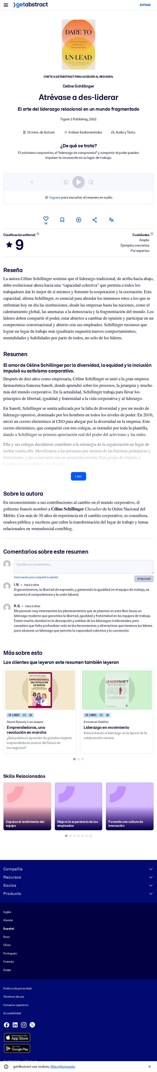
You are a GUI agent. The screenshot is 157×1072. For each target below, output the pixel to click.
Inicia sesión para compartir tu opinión (36, 577)
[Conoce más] (38, 233)
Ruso (6, 936)
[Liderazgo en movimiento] (117, 690)
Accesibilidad (12, 1013)
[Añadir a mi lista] (78, 219)
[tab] (74, 759)
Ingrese (54, 197)
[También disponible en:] (111, 219)
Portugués (10, 953)
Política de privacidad (17, 988)
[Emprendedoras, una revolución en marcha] (40, 690)
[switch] (78, 182)
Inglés (7, 912)
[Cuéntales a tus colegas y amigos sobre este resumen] (95, 219)
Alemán (8, 920)
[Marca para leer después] (62, 219)
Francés (8, 961)
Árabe (7, 970)
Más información (62, 1067)
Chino (7, 945)
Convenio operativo (15, 1005)
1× (32, 182)
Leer (78, 476)
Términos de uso (13, 996)
